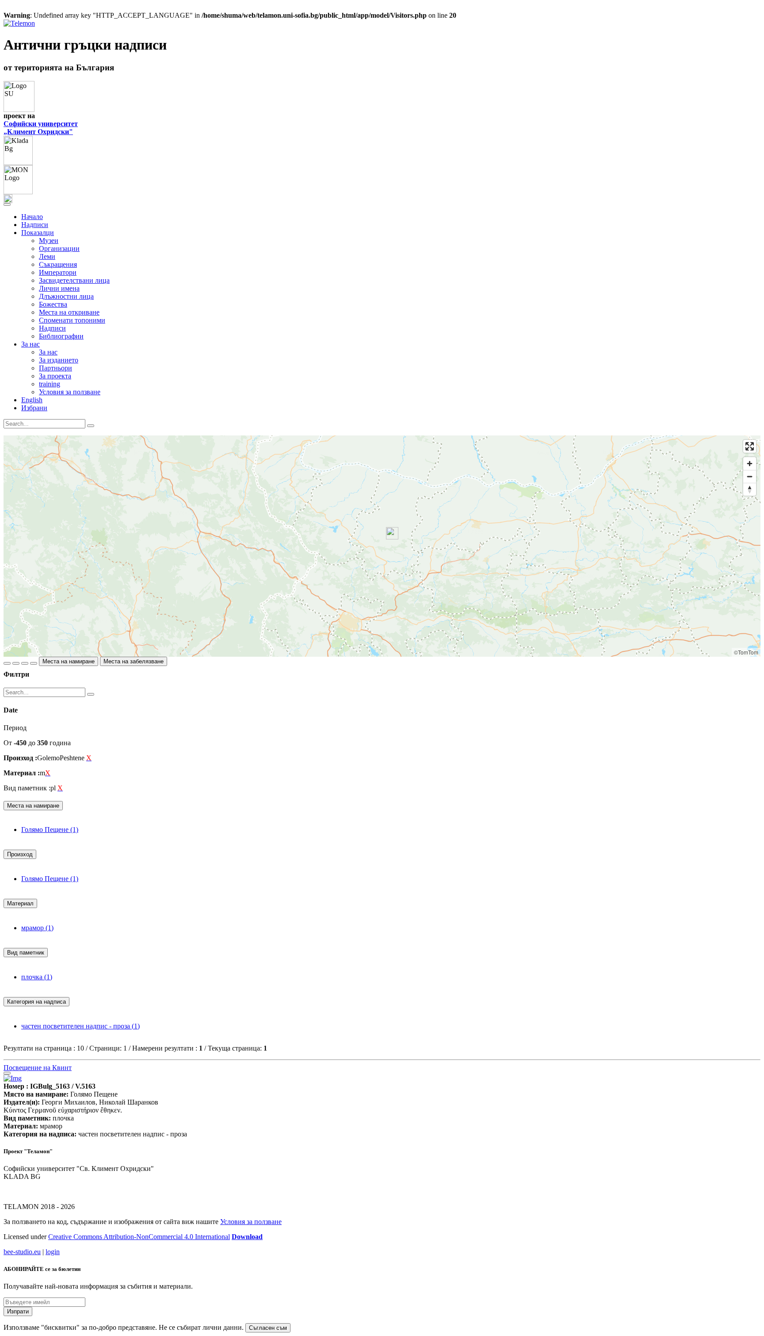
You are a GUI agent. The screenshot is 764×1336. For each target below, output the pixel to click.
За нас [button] (30, 344)
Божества (53, 304)
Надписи (34, 224)
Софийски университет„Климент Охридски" (41, 127)
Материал (20, 903)
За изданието (58, 360)
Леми (47, 256)
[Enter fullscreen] (749, 446)
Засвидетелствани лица (74, 280)
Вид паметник (25, 952)
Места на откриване (69, 312)
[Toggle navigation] (7, 204)
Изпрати (18, 1311)
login (53, 1251)
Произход (20, 854)
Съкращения (58, 264)
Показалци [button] (37, 232)
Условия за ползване (69, 392)
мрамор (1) (37, 928)
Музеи (48, 240)
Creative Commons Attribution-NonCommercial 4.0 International (139, 1236)
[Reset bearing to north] (749, 489)
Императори (57, 272)
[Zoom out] (749, 476)
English (31, 400)
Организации (59, 248)
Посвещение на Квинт (38, 1067)
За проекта (55, 376)
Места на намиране (68, 661)
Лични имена (59, 288)
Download (247, 1236)
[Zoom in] (749, 463)
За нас (48, 352)
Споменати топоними (72, 320)
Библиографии (61, 336)
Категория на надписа (36, 1001)
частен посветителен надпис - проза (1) (80, 1026)
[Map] (382, 546)
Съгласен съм (268, 1327)
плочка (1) (36, 977)
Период (15, 728)
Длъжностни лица (66, 296)
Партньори (55, 368)
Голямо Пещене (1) (49, 829)
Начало (32, 216)
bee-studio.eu (22, 1251)
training (49, 384)
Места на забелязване (133, 661)
